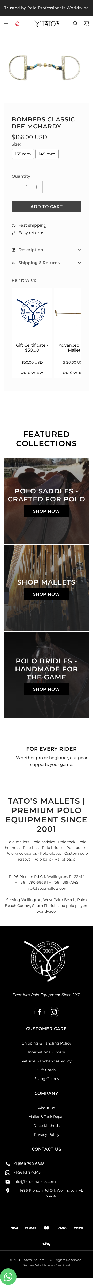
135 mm (23, 154)
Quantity (21, 176)
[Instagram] (54, 1012)
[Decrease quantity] (17, 187)
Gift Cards (46, 1070)
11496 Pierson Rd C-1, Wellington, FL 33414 (50, 1193)
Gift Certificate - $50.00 (32, 348)
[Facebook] (39, 1012)
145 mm (47, 154)
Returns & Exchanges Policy (46, 1061)
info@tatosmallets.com (34, 1181)
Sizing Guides (46, 1078)
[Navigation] (5, 23)
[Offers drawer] (17, 23)
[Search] (75, 23)
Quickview (32, 372)
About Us (46, 1107)
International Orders (46, 1052)
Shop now (46, 511)
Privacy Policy (46, 1134)
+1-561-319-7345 (27, 1172)
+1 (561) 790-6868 (28, 1163)
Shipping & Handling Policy (46, 1043)
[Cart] (86, 23)
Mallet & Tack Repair (46, 1116)
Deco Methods (46, 1125)
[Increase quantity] (36, 187)
